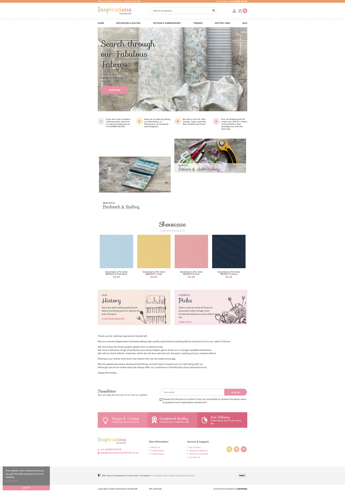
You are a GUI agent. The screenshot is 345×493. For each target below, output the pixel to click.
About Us (155, 447)
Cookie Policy (157, 450)
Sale (244, 23)
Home (101, 23)
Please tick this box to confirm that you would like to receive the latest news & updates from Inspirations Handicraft (204, 401)
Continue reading (113, 319)
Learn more (11, 481)
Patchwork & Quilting (128, 23)
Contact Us (194, 457)
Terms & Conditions (198, 454)
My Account (195, 447)
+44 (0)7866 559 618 (110, 449)
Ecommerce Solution (224, 489)
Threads (197, 23)
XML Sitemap (155, 489)
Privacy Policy (157, 454)
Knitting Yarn (222, 23)
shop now (114, 90)
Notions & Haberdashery (167, 23)
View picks (185, 322)
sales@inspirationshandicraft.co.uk (119, 452)
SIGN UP (235, 392)
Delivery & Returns (198, 450)
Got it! (26, 488)
